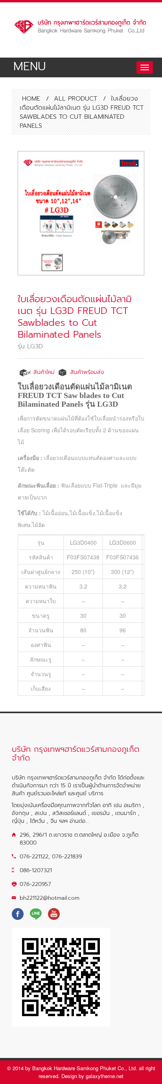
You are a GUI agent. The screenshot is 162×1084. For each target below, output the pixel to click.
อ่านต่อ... (79, 821)
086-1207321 (36, 870)
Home (30, 98)
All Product (75, 98)
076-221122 (34, 856)
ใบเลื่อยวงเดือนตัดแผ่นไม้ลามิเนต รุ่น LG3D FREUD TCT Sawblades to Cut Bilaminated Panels (75, 317)
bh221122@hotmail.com (49, 898)
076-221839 (67, 856)
